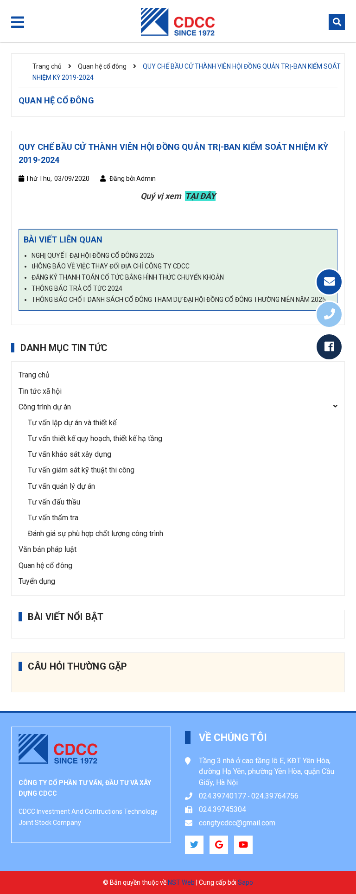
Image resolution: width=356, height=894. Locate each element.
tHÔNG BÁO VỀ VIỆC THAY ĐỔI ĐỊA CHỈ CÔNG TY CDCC (111, 266)
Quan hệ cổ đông (45, 565)
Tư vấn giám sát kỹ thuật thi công (81, 470)
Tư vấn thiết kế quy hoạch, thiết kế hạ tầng (95, 438)
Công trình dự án (45, 406)
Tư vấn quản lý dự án (61, 486)
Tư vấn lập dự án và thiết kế (72, 422)
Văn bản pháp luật (47, 549)
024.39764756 (275, 796)
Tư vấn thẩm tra (53, 517)
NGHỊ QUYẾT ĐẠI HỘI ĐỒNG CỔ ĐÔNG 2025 (93, 255)
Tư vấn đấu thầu (54, 502)
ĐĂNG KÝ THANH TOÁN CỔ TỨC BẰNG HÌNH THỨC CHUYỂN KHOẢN (128, 277)
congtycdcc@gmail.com (237, 822)
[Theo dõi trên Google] (219, 845)
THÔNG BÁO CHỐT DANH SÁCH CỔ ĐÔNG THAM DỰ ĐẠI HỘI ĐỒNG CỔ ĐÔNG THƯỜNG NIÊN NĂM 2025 (179, 299)
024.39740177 (222, 796)
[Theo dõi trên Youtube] (243, 845)
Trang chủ (34, 374)
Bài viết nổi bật (65, 616)
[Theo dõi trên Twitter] (194, 845)
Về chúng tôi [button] (233, 737)
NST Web (181, 882)
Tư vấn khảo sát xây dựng (69, 454)
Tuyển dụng (37, 581)
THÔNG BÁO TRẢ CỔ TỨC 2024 (77, 288)
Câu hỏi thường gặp (77, 666)
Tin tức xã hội (40, 391)
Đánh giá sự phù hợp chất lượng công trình (95, 533)
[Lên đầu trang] (328, 863)
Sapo (245, 882)
